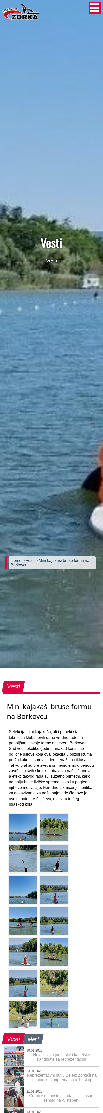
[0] (23, 827)
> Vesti (29, 560)
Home (16, 560)
